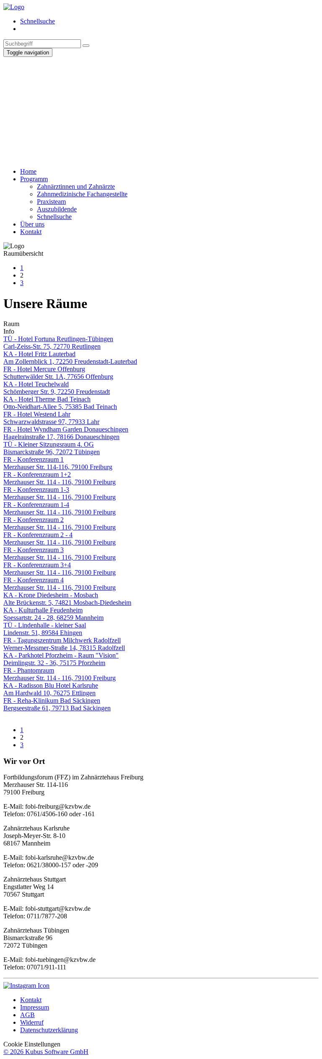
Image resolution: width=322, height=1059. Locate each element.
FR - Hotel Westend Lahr (36, 414)
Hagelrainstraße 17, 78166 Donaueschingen (61, 436)
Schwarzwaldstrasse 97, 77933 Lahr (51, 421)
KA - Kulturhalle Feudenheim (43, 610)
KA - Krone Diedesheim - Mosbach (50, 595)
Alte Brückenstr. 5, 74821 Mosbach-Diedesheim (67, 602)
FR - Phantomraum (28, 670)
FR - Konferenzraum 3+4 (37, 564)
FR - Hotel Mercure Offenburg (44, 369)
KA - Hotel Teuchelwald (36, 384)
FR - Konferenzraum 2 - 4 (38, 534)
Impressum (34, 1007)
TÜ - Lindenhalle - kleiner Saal (44, 625)
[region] (161, 109)
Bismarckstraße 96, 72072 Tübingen (51, 451)
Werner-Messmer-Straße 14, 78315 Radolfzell (64, 647)
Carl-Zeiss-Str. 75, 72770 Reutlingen (52, 346)
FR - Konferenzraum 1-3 (36, 489)
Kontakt (31, 999)
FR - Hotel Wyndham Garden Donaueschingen (65, 429)
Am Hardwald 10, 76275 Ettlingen (49, 693)
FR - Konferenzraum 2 (33, 519)
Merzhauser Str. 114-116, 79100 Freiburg (57, 466)
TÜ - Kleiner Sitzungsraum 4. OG (48, 444)
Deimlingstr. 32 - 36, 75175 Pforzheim (54, 662)
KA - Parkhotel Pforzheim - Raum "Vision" (61, 655)
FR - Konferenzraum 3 (33, 549)
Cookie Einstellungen (31, 1044)
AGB (27, 1014)
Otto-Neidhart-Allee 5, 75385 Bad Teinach (60, 406)
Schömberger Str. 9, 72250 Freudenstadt (56, 391)
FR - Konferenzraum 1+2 (37, 474)
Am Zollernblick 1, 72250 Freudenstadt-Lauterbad (70, 361)
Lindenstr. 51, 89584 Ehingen (42, 632)
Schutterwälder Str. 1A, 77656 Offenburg (58, 376)
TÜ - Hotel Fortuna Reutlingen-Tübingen (58, 338)
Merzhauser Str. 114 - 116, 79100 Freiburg (59, 482)
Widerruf (32, 1022)
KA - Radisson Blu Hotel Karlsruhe (50, 685)
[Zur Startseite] (13, 6)
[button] (161, 133)
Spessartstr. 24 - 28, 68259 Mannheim (53, 617)
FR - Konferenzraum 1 (33, 459)
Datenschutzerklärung (49, 1029)
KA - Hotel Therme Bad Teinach (47, 399)
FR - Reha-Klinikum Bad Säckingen (51, 700)
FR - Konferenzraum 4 (33, 579)
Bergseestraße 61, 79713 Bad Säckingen (57, 708)
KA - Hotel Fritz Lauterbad (39, 353)
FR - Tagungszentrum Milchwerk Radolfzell (62, 640)
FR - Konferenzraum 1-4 (36, 504)
